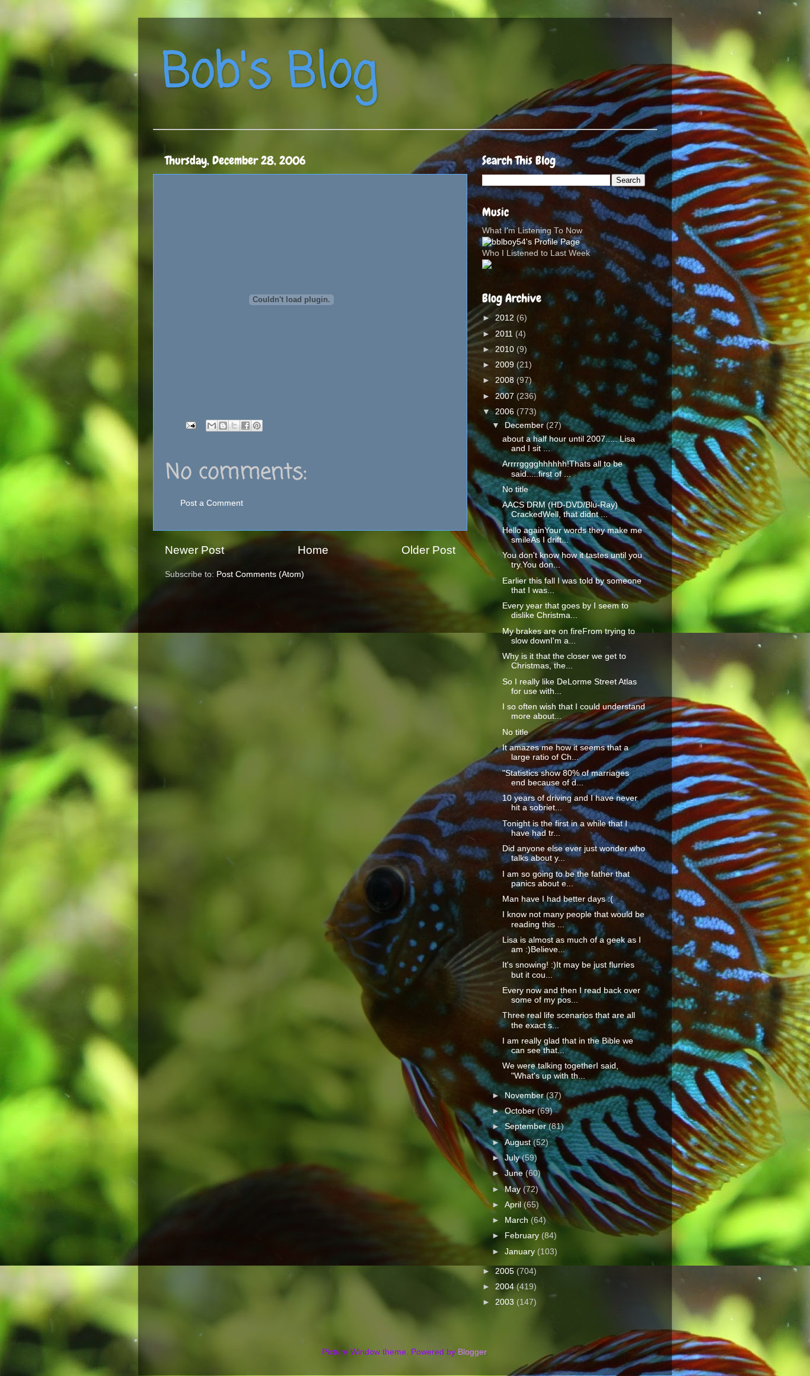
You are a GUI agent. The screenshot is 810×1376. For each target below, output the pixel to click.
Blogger (472, 1352)
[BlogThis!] (223, 426)
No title (515, 489)
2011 (505, 333)
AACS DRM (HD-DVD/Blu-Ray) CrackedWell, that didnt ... (560, 509)
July (513, 1157)
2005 (505, 1271)
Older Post (428, 550)
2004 (505, 1286)
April (514, 1204)
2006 (505, 411)
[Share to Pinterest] (257, 426)
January (521, 1251)
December (525, 425)
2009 (505, 364)
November (525, 1095)
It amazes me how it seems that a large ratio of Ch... (565, 752)
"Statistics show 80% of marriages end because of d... (565, 778)
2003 (505, 1302)
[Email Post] (190, 424)
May (514, 1189)
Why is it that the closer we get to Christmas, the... (564, 661)
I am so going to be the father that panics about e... (566, 879)
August (519, 1142)
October (521, 1110)
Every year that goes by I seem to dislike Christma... (565, 610)
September (526, 1126)
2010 (505, 349)
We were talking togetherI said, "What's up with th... (560, 1070)
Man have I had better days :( (557, 899)
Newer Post (194, 550)
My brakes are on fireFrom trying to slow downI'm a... (568, 636)
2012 (505, 317)
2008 (505, 380)
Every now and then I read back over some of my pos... (571, 995)
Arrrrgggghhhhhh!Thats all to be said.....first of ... (562, 468)
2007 (505, 396)
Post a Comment (211, 503)
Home (313, 550)
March (518, 1220)
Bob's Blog (270, 73)
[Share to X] (234, 426)
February (523, 1235)
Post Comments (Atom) (260, 574)
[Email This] (212, 426)
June (515, 1173)
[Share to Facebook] (245, 426)
